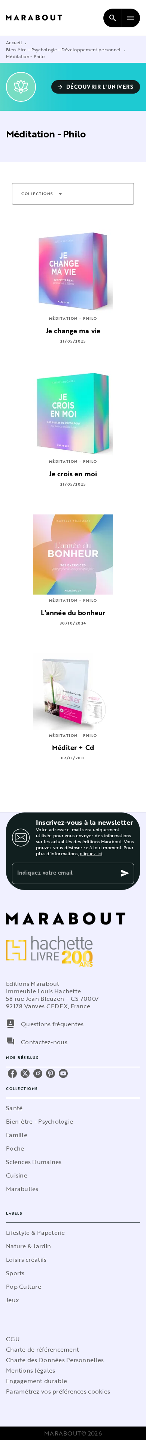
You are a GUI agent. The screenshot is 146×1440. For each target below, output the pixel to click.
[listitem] (12, 1073)
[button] (95, 87)
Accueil (14, 42)
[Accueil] (37, 18)
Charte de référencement (42, 1349)
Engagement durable (36, 1380)
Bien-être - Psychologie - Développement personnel (63, 49)
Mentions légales (30, 1370)
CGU (12, 1338)
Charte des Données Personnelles (55, 1359)
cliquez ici (91, 853)
